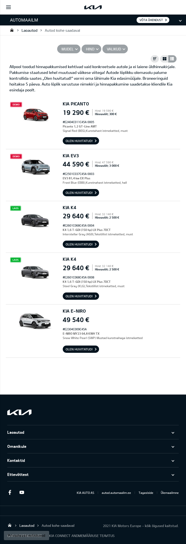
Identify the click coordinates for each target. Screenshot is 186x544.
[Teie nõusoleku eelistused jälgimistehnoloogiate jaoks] (26, 535)
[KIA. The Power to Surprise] (19, 412)
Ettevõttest (18, 474)
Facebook (9, 492)
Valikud (114, 49)
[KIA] (93, 7)
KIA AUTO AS (85, 492)
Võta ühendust (151, 20)
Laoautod (30, 30)
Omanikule (16, 446)
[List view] (172, 59)
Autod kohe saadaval (62, 30)
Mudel (68, 49)
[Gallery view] (164, 59)
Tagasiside (146, 492)
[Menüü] (8, 7)
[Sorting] (155, 59)
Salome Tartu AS (11, 30)
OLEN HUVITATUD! (79, 141)
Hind (90, 49)
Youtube (21, 492)
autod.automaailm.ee (116, 492)
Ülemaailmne (170, 492)
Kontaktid (16, 460)
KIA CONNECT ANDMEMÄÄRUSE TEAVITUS (82, 536)
